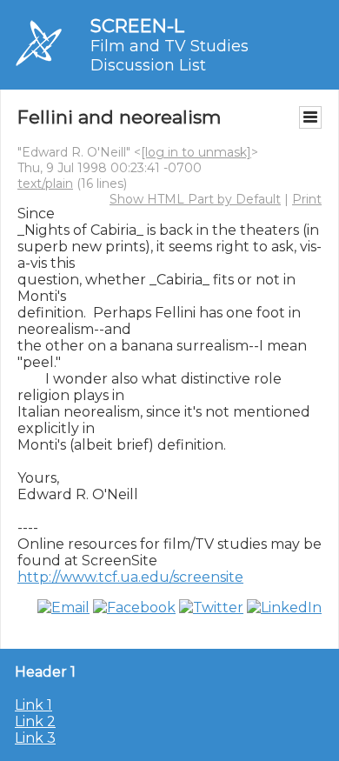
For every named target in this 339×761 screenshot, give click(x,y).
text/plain (45, 183)
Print (307, 199)
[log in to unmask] (196, 152)
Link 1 (33, 705)
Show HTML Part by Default (195, 199)
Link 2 (35, 721)
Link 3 (35, 738)
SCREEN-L (137, 26)
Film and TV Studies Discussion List (169, 56)
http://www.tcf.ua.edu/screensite (130, 577)
